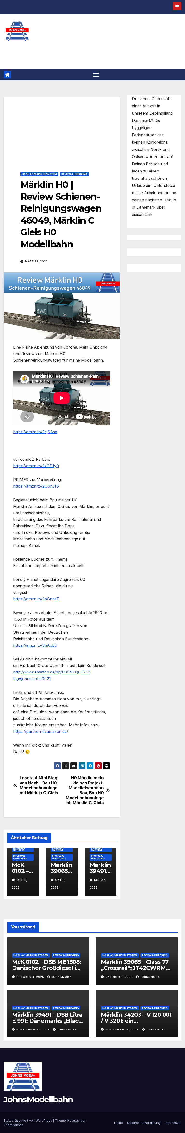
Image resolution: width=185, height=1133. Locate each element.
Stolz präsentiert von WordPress (28, 1120)
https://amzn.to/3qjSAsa (35, 431)
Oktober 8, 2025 (30, 977)
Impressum (173, 1123)
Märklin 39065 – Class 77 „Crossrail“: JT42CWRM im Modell (134, 967)
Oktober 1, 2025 (119, 977)
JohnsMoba (61, 977)
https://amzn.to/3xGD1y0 (36, 465)
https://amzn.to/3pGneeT (36, 599)
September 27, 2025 (33, 1029)
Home (118, 1123)
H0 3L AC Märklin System (39, 174)
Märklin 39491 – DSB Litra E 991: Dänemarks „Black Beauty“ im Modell (47, 1020)
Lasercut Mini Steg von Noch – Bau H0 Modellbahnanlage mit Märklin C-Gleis (39, 785)
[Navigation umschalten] (96, 75)
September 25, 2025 (122, 1029)
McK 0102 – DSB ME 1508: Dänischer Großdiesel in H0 (46, 967)
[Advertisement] (62, 131)
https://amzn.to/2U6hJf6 (36, 486)
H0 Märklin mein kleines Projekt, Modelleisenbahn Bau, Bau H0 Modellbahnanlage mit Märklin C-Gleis (84, 790)
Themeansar (13, 1125)
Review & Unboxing (74, 174)
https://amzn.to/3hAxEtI (35, 645)
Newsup (73, 1120)
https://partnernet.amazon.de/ (40, 731)
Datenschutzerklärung (144, 1123)
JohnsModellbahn (38, 1099)
